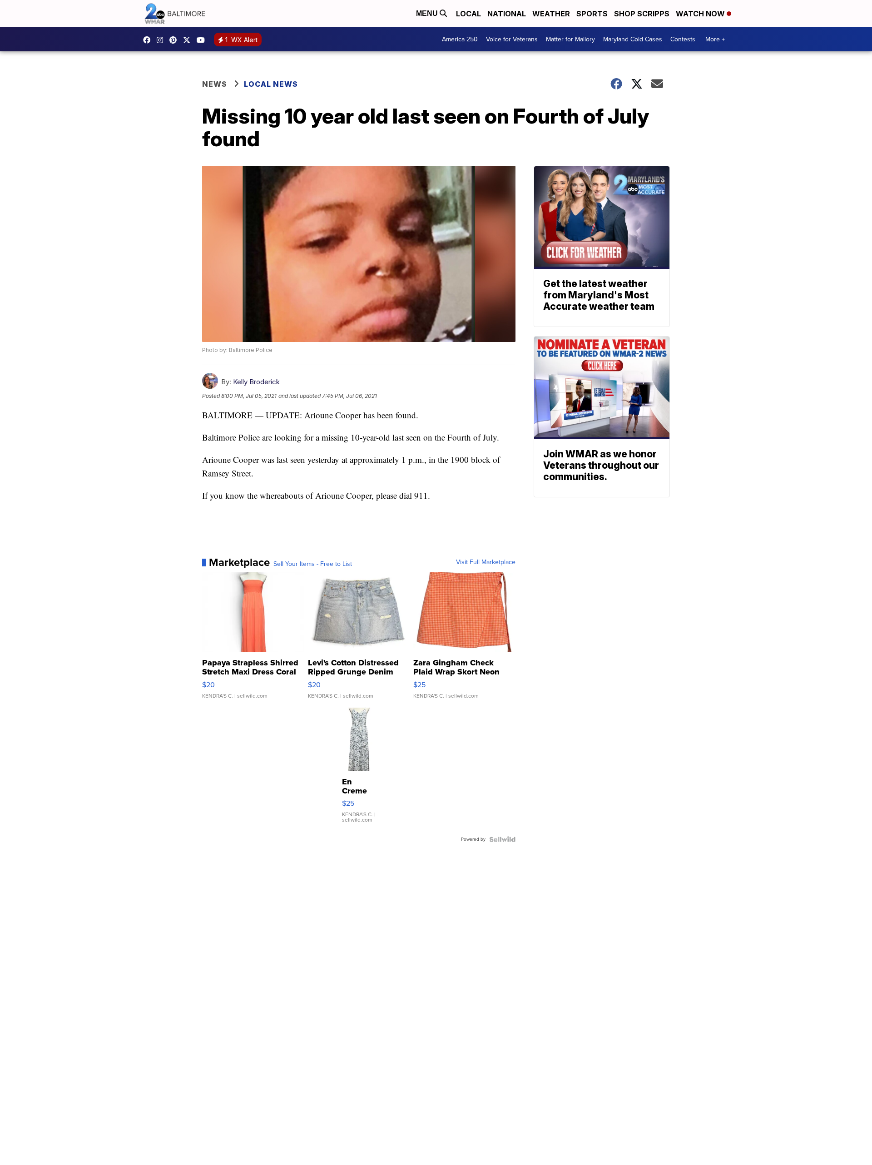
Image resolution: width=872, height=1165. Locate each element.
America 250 (460, 39)
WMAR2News (175, 40)
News (214, 84)
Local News (271, 84)
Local (468, 13)
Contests (682, 39)
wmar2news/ (149, 40)
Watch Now (701, 13)
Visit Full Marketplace (485, 562)
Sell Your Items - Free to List (312, 564)
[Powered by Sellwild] (502, 839)
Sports (592, 13)
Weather (551, 13)
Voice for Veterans (512, 39)
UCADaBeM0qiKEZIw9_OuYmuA (203, 40)
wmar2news (162, 40)
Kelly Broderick (256, 381)
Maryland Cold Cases (632, 39)
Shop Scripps (641, 13)
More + (715, 39)
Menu (428, 13)
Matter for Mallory (570, 39)
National (506, 13)
